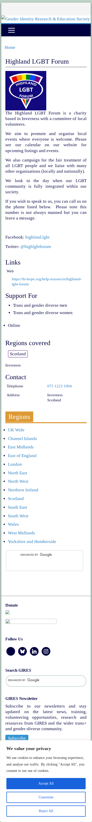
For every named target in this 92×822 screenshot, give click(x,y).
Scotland (16, 498)
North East (17, 473)
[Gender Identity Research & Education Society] (45, 19)
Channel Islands (22, 438)
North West (18, 481)
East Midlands (21, 447)
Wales (13, 524)
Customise (46, 797)
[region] (46, 781)
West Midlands (21, 533)
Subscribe (17, 738)
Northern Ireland (23, 490)
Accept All (46, 783)
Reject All (46, 811)
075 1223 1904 (59, 386)
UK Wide (16, 430)
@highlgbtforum (35, 246)
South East (17, 507)
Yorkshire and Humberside (32, 541)
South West (18, 515)
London (15, 464)
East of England (22, 455)
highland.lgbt (37, 237)
